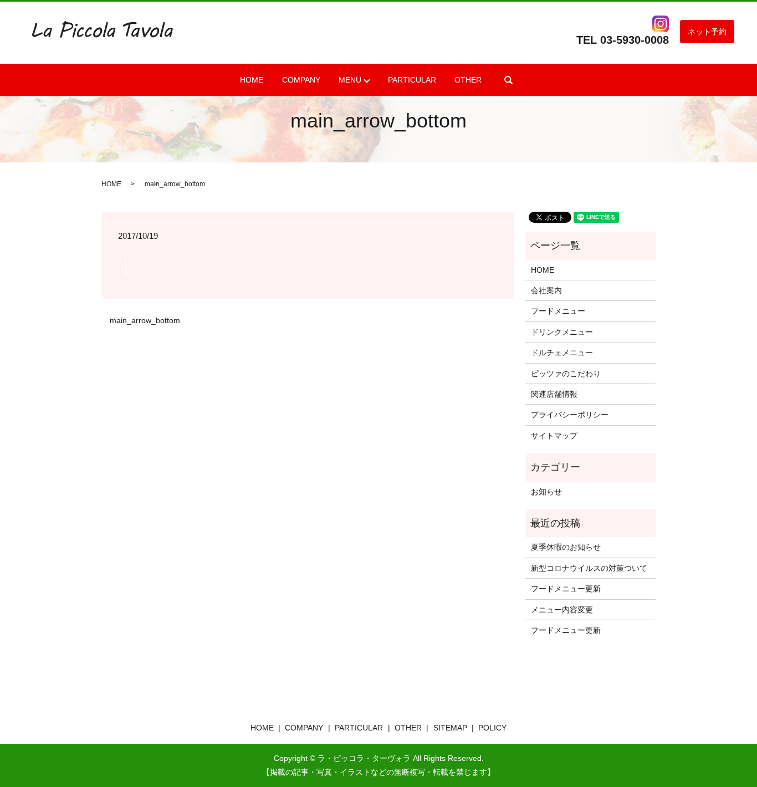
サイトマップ (554, 435)
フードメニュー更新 (566, 588)
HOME (251, 79)
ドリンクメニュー (562, 332)
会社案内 (546, 290)
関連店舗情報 (554, 394)
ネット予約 (707, 31)
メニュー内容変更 (562, 609)
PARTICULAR (412, 79)
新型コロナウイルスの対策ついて (589, 568)
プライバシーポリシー (569, 414)
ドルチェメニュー (562, 352)
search (508, 79)
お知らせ (546, 491)
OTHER (468, 79)
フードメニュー (558, 310)
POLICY (492, 727)
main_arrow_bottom (145, 320)
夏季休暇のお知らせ (566, 547)
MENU (350, 79)
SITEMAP (450, 727)
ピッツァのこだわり (566, 373)
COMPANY (301, 79)
